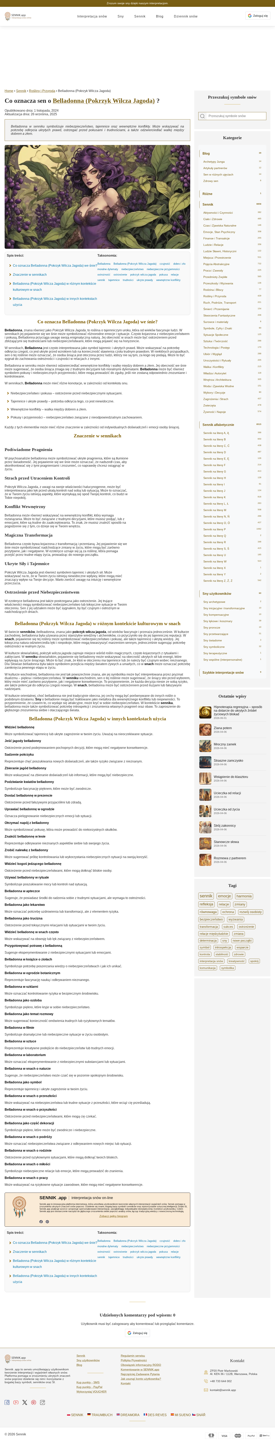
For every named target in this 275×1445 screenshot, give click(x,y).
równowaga (208, 912)
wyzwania (235, 919)
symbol (204, 947)
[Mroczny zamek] (205, 751)
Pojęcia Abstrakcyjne (232, 264)
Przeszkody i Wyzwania (232, 283)
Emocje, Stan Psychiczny (232, 232)
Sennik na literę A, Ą (232, 433)
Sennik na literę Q (232, 535)
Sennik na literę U (232, 555)
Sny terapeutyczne (232, 653)
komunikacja (208, 967)
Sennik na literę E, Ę (232, 458)
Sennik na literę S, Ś (232, 548)
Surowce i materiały (232, 321)
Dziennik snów (186, 16)
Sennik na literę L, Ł (232, 503)
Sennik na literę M (232, 510)
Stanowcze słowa (226, 842)
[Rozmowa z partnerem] (205, 864)
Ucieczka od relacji (227, 793)
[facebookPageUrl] (41, 1222)
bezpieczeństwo (211, 919)
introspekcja (223, 947)
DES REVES (157, 1415)
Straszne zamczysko (228, 760)
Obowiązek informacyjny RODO (141, 1364)
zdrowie (239, 954)
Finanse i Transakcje (232, 238)
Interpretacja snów (92, 16)
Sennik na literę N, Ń (232, 516)
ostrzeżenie (246, 926)
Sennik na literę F (232, 465)
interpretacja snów (211, 961)
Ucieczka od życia (227, 809)
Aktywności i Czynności (232, 212)
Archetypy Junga (232, 161)
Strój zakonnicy (225, 825)
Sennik (140, 16)
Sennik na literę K (232, 497)
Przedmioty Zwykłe (232, 277)
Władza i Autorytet (232, 373)
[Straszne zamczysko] (205, 767)
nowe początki (242, 940)
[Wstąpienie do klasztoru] (205, 783)
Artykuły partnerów (232, 168)
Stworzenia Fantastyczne (232, 315)
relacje (224, 904)
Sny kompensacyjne (232, 614)
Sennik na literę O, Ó (232, 523)
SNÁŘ (200, 1415)
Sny (121, 16)
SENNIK (76, 1415)
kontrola (205, 954)
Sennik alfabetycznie (232, 425)
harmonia (244, 896)
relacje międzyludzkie (214, 933)
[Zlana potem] (205, 734)
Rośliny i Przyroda (42, 91)
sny (224, 940)
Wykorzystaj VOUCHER (91, 1391)
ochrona (228, 912)
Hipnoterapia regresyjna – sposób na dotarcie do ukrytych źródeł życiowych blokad (238, 710)
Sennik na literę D (232, 452)
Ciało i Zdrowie (232, 219)
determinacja (208, 940)
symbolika (227, 967)
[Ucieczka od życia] (205, 816)
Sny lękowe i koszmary (232, 621)
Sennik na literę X (232, 567)
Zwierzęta (232, 405)
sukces (228, 926)
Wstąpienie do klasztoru (231, 777)
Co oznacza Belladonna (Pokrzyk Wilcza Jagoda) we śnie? (55, 265)
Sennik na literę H (232, 478)
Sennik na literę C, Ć (232, 445)
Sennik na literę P (232, 529)
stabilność (222, 954)
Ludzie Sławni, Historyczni (232, 251)
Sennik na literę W (232, 561)
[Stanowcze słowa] (205, 848)
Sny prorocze (232, 627)
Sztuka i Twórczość (232, 341)
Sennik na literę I (232, 484)
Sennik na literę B (232, 439)
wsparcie (242, 947)
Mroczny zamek (225, 744)
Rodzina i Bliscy (232, 289)
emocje (224, 896)
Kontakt (125, 1383)
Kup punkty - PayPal (89, 1387)
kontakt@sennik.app (223, 1390)
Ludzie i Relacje (232, 244)
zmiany (240, 904)
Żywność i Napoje (232, 411)
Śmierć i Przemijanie (232, 309)
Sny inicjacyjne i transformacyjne (232, 608)
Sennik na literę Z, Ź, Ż (232, 580)
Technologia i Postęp (232, 347)
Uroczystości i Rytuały (232, 360)
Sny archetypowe (232, 601)
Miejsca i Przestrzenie (232, 257)
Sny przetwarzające (232, 634)
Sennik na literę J (232, 490)
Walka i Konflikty (232, 366)
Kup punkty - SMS (88, 1382)
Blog (159, 16)
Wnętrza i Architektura (232, 379)
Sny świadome (232, 640)
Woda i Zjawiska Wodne (232, 386)
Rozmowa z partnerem (230, 858)
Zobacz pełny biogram (113, 1216)
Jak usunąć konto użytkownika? (141, 1378)
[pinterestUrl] (47, 1222)
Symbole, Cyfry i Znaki (232, 328)
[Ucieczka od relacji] (205, 799)
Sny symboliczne (232, 646)
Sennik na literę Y (232, 574)
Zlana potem (223, 728)
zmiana (238, 933)
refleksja (206, 904)
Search (202, 116)
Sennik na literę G (232, 471)
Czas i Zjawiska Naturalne (232, 225)
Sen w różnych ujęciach (232, 174)
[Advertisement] (137, 56)
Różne (232, 194)
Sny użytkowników (232, 593)
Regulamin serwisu (133, 1355)
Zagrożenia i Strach (232, 399)
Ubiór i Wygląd (232, 354)
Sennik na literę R (232, 542)
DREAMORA (130, 1415)
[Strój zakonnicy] (205, 832)
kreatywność (237, 961)
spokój (254, 961)
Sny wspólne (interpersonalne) (232, 659)
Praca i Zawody (232, 270)
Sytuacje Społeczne (232, 334)
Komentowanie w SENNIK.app (140, 1369)
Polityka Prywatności (134, 1360)
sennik (206, 895)
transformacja (209, 926)
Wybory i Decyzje (232, 392)
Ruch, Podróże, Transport (232, 302)
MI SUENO (182, 1415)
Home (9, 91)
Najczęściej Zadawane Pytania (140, 1374)
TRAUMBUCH (102, 1415)
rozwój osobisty (251, 912)
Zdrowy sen (232, 181)
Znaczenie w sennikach (30, 274)
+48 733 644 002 (221, 1381)
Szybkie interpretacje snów (232, 672)
